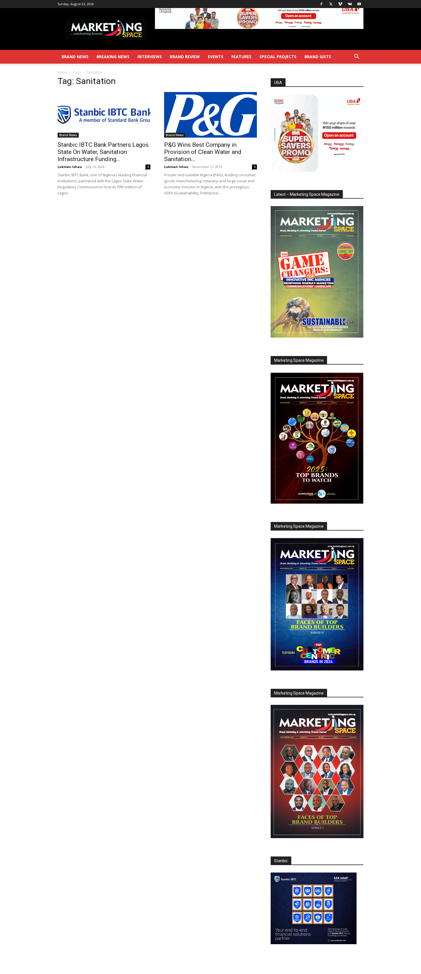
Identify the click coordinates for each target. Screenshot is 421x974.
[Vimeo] (340, 4)
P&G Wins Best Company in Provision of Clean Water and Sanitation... (202, 152)
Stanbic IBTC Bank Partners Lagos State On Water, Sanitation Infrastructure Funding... (103, 152)
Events (215, 56)
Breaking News (113, 56)
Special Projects (277, 56)
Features (241, 56)
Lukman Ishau (70, 167)
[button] (356, 57)
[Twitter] (330, 4)
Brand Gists (317, 56)
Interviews (149, 56)
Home (63, 72)
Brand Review (185, 56)
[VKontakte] (349, 4)
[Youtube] (359, 4)
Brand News (75, 56)
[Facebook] (321, 4)
